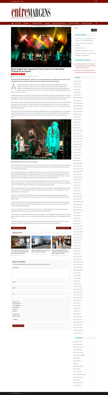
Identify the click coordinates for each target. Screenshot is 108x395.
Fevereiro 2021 (78, 256)
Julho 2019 (78, 303)
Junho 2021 (78, 245)
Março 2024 (78, 160)
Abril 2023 (77, 190)
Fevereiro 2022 (78, 226)
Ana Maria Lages (79, 347)
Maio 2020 (77, 278)
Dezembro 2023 (79, 168)
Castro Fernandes (79, 352)
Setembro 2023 (79, 177)
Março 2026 (78, 95)
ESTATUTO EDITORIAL (74, 23)
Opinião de (77, 380)
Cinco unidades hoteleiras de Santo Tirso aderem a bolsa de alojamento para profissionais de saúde (20, 252)
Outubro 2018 (78, 327)
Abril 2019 (77, 311)
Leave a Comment (34, 76)
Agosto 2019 (78, 300)
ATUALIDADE (18, 23)
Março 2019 (78, 313)
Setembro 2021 (79, 237)
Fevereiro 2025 (78, 130)
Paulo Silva (24, 76)
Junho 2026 (78, 86)
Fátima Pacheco (79, 366)
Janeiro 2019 (78, 319)
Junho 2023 (78, 185)
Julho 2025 (78, 116)
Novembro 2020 (79, 264)
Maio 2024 (77, 155)
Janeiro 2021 (78, 259)
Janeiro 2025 (78, 133)
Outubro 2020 (78, 267)
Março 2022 (78, 223)
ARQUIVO (47, 23)
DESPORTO (78, 358)
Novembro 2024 (79, 138)
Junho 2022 (78, 215)
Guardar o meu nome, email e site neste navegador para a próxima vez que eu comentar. (16, 306)
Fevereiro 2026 (78, 97)
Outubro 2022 (78, 207)
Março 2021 (78, 253)
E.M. (21, 255)
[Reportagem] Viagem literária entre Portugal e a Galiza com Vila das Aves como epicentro (86, 65)
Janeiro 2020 (78, 286)
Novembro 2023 (79, 171)
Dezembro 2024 (79, 136)
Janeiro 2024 (78, 166)
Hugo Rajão (78, 369)
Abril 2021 (77, 251)
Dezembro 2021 (79, 229)
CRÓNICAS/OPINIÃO (37, 23)
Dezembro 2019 (79, 289)
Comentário (15, 267)
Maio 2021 (77, 248)
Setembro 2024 (79, 144)
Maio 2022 (77, 218)
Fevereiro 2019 (78, 316)
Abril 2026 (77, 92)
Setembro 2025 (79, 111)
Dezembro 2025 (79, 103)
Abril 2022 (77, 220)
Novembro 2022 (79, 204)
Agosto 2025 (78, 114)
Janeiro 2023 (78, 199)
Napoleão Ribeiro (79, 377)
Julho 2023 (78, 182)
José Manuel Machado (80, 374)
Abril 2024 (77, 158)
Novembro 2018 (79, 324)
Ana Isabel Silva (79, 344)
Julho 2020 (78, 272)
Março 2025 (78, 127)
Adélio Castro (78, 341)
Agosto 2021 (78, 240)
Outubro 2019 (78, 294)
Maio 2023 (77, 188)
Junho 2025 (78, 119)
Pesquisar (76, 27)
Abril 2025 (77, 125)
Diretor (77, 363)
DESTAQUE (26, 23)
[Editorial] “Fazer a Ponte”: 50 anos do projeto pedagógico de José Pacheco (85, 54)
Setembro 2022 (79, 209)
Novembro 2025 (79, 105)
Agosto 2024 (78, 147)
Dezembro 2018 (79, 322)
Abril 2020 (77, 281)
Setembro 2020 (79, 270)
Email (14, 288)
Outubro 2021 (78, 234)
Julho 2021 (78, 242)
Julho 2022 (78, 212)
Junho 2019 (78, 305)
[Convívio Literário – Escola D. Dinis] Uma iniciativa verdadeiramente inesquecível (64, 228)
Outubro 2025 (78, 108)
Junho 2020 (78, 275)
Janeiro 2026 (78, 100)
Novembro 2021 (79, 231)
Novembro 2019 (79, 292)
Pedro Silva (78, 70)
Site (13, 293)
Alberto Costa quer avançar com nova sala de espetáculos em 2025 (41, 251)
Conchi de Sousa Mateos (81, 64)
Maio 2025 (77, 122)
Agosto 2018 (78, 333)
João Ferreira (78, 371)
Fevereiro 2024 (78, 163)
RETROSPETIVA (79, 382)
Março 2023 (78, 193)
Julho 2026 (78, 84)
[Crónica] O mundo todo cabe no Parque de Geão (19, 228)
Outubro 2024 (78, 141)
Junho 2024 (78, 152)
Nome (14, 282)
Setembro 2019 (79, 297)
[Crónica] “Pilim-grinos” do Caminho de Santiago (84, 44)
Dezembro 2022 (79, 201)
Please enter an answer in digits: (16, 315)
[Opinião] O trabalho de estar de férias (84, 50)
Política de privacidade (86, 23)
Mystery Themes (24, 393)
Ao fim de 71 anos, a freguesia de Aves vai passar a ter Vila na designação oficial (85, 39)
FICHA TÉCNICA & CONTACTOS (59, 23)
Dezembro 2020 (79, 262)
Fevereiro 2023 (78, 196)
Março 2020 (78, 283)
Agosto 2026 (78, 81)
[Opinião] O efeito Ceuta (80, 48)
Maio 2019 (77, 308)
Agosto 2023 (78, 179)
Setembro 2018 (79, 330)
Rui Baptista (78, 385)
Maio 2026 (77, 89)
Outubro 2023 (78, 174)
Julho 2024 (78, 149)
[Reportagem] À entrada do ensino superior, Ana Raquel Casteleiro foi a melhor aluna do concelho (61, 252)
